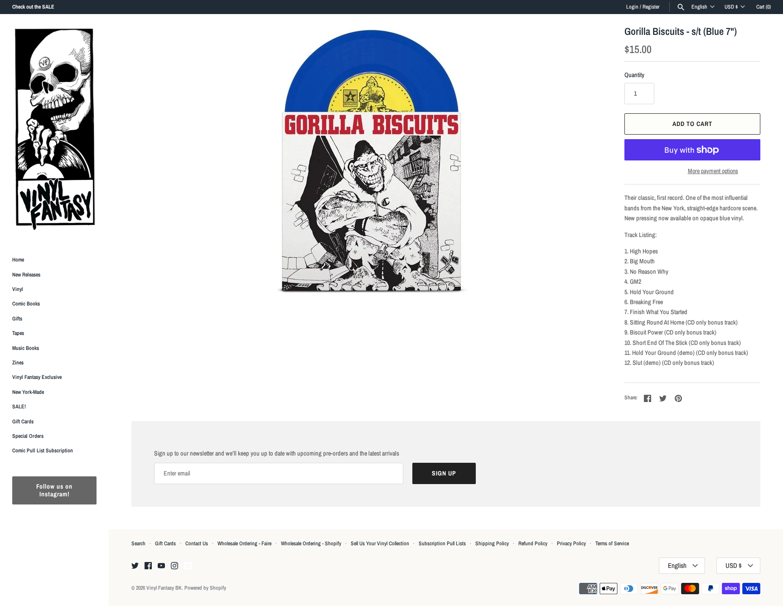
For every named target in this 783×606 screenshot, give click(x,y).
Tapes (18, 333)
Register (651, 6)
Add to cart (692, 124)
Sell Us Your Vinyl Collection (380, 543)
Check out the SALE (33, 6)
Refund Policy (532, 543)
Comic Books (26, 303)
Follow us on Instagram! (54, 490)
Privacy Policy (571, 543)
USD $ (731, 7)
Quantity (634, 75)
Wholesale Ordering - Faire (244, 543)
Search (138, 543)
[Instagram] (174, 566)
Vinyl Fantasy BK (164, 587)
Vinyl (17, 289)
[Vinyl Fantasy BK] (54, 128)
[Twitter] (135, 566)
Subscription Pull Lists (442, 543)
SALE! (19, 406)
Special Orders (28, 436)
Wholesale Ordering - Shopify (311, 543)
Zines (18, 362)
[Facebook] (148, 566)
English (699, 7)
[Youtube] (161, 566)
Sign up (444, 473)
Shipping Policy (492, 543)
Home (18, 259)
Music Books (25, 348)
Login (632, 6)
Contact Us (196, 543)
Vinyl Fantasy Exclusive (37, 377)
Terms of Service (612, 543)
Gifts (17, 318)
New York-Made (28, 392)
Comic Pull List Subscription (42, 450)
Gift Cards (23, 421)
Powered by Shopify (205, 587)
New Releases (26, 274)
